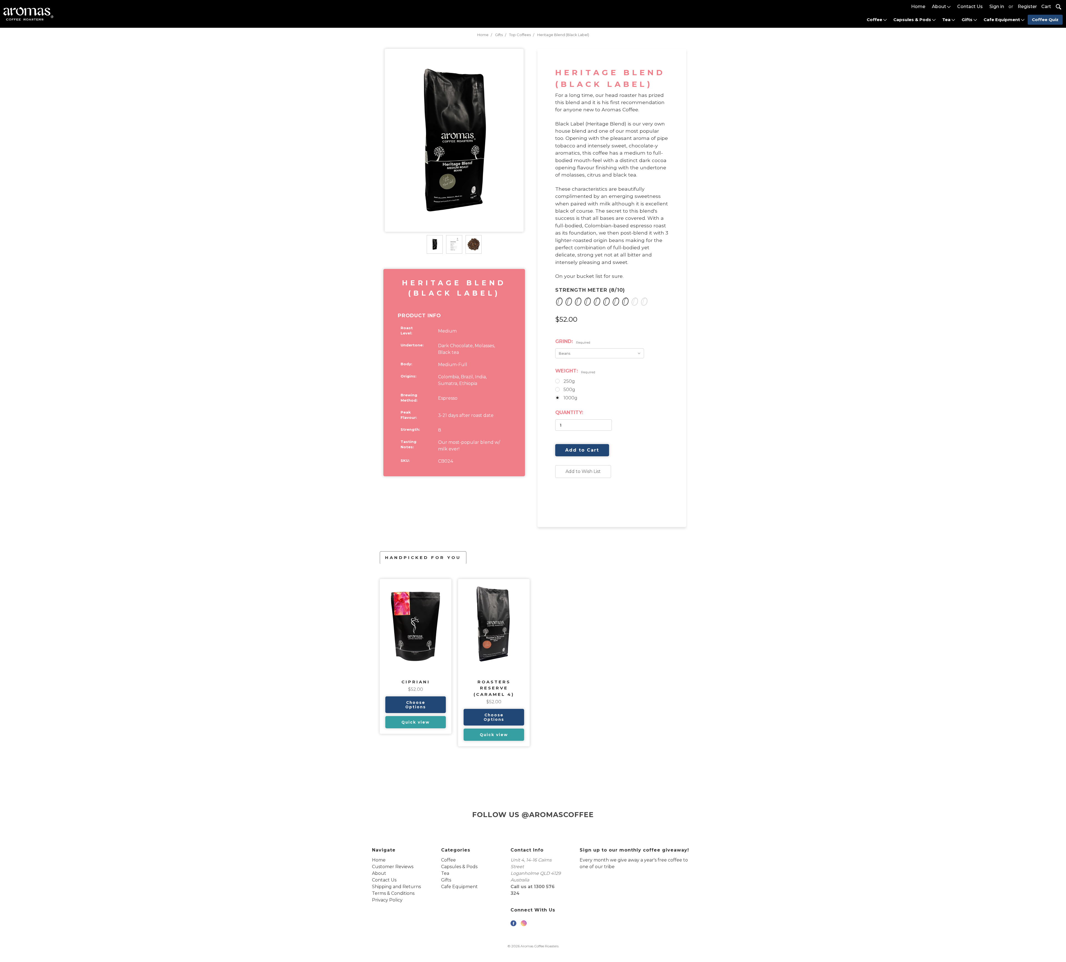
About (939, 6)
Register (1027, 6)
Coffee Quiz (1045, 19)
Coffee (875, 19)
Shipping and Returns (396, 886)
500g (569, 389)
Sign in (996, 6)
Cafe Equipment (1002, 19)
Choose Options (415, 704)
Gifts (968, 19)
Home (918, 6)
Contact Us (970, 6)
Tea (947, 19)
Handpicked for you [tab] (423, 557)
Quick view (415, 722)
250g (569, 381)
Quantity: (569, 412)
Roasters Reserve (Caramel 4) (494, 688)
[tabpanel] (415, 656)
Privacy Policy (387, 900)
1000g (570, 398)
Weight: (575, 371)
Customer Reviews (392, 866)
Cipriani (415, 681)
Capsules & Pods (912, 19)
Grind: (572, 341)
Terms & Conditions (393, 893)
